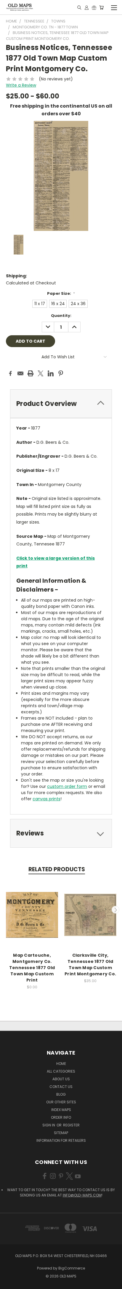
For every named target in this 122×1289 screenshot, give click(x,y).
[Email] (20, 373)
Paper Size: (61, 293)
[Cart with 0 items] (101, 7)
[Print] (30, 373)
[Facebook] (10, 373)
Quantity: (61, 315)
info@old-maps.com (82, 1195)
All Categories (61, 1071)
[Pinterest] (61, 373)
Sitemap (61, 1132)
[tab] (61, 403)
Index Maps (61, 1109)
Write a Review (21, 85)
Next (115, 910)
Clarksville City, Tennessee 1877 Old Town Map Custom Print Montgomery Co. (90, 964)
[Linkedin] (51, 373)
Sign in (49, 1125)
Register (71, 1125)
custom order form (67, 786)
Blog (61, 1094)
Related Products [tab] (56, 869)
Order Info (61, 1117)
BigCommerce (71, 1268)
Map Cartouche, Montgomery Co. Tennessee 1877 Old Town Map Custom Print (32, 967)
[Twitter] (41, 373)
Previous (7, 910)
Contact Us (61, 1086)
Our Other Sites (61, 1102)
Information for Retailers (61, 1140)
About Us (61, 1078)
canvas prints (46, 799)
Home (61, 1063)
